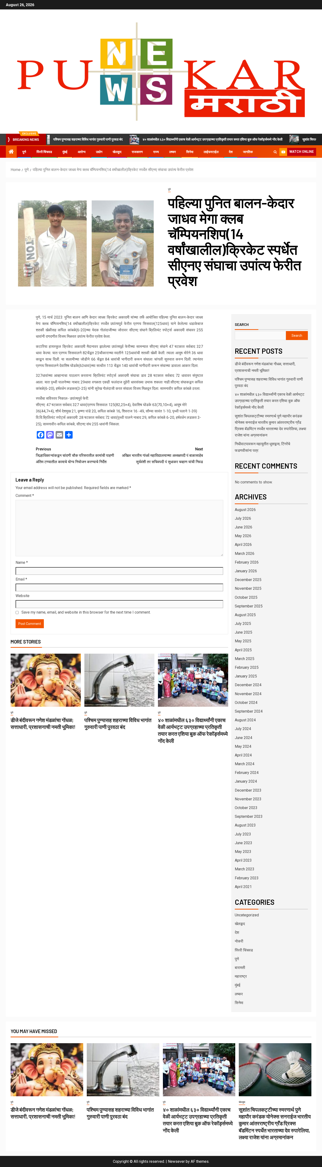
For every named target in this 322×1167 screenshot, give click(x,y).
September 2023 (249, 816)
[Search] (275, 152)
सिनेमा (189, 152)
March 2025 (244, 658)
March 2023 (244, 869)
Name (22, 562)
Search (242, 324)
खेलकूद (117, 152)
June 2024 (243, 737)
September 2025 (249, 606)
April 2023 (243, 860)
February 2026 (247, 562)
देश (231, 152)
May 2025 (243, 641)
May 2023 (243, 851)
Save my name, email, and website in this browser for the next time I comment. (86, 612)
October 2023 (246, 808)
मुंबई (64, 152)
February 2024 (247, 772)
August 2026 (245, 509)
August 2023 (245, 825)
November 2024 (248, 694)
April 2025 (243, 650)
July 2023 (243, 834)
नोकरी (239, 941)
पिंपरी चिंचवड (44, 152)
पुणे (24, 152)
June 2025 (243, 632)
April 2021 (243, 887)
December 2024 (248, 685)
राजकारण (137, 152)
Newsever (176, 1161)
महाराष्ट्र (241, 976)
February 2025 (247, 667)
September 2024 (249, 711)
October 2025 (246, 597)
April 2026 (243, 544)
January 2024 (246, 781)
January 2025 (246, 676)
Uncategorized (247, 915)
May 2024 (243, 746)
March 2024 (244, 764)
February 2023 (247, 878)
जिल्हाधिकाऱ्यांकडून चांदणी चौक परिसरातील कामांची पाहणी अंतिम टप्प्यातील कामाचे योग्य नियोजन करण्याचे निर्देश (75, 455)
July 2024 (243, 729)
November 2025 (248, 588)
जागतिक (248, 152)
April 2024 (243, 755)
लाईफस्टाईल (211, 152)
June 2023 (243, 843)
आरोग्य (82, 152)
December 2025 (248, 579)
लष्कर (172, 152)
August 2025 (245, 615)
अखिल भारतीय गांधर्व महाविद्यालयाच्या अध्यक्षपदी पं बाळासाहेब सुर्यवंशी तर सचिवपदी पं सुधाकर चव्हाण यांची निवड (162, 455)
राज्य (156, 152)
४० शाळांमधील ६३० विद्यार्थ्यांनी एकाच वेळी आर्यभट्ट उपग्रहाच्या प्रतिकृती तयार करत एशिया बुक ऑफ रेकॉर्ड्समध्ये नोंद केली (177, 139)
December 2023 (248, 790)
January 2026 (246, 571)
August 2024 (245, 720)
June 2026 (243, 527)
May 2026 (243, 536)
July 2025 (243, 623)
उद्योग (99, 152)
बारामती (240, 967)
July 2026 (243, 518)
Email (21, 579)
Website (22, 596)
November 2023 (248, 799)
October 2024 (246, 702)
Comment (25, 495)
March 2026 (244, 553)
